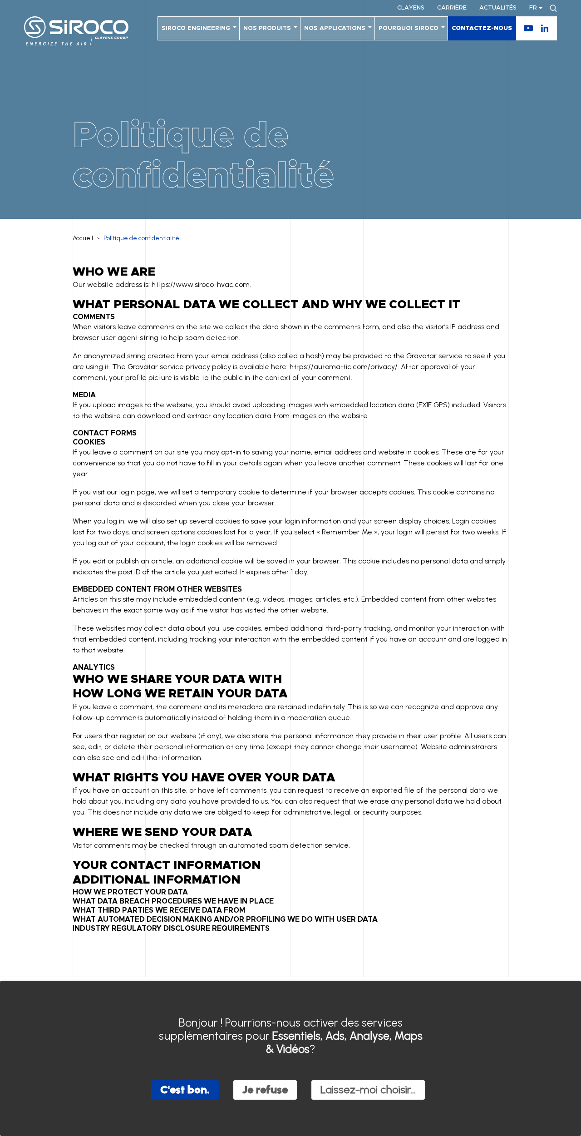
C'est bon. (185, 1089)
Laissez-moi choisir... (368, 1089)
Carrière (452, 8)
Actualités (498, 8)
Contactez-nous (482, 28)
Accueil (83, 238)
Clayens (410, 8)
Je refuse (265, 1089)
